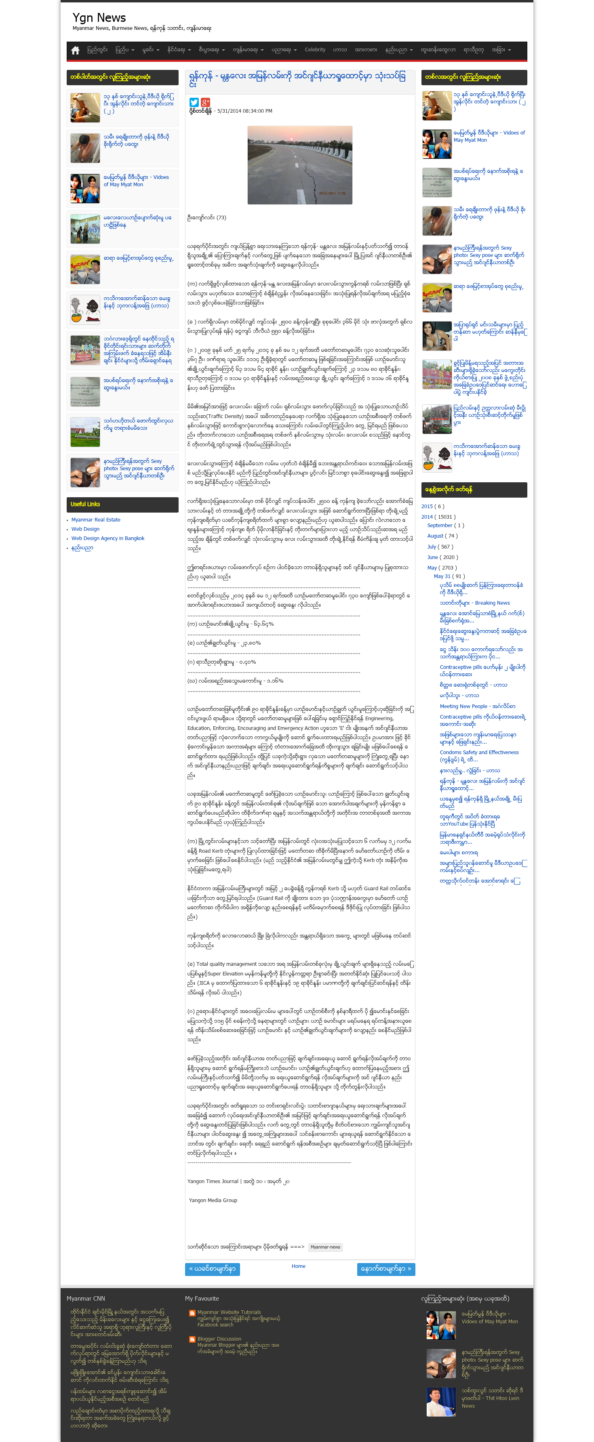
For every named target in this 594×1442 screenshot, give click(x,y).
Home (298, 1266)
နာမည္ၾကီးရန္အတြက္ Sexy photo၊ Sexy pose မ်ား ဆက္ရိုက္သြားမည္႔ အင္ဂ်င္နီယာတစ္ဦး (139, 469)
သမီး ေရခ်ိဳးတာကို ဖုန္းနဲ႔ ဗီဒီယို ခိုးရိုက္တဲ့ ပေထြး (136, 141)
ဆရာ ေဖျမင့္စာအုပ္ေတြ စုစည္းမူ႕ (139, 258)
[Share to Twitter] (194, 102)
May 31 (443, 576)
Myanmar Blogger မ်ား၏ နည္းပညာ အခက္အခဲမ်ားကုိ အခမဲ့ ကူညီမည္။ (238, 1349)
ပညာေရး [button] (282, 50)
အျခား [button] (499, 50)
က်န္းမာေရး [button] (246, 50)
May (433, 568)
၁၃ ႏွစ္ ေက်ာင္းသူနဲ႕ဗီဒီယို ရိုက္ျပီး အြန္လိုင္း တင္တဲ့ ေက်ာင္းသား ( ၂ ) (139, 104)
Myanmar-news (325, 1247)
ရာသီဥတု (474, 50)
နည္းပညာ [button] (397, 50)
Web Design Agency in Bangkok (108, 538)
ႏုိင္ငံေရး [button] (177, 50)
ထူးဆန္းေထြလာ (438, 50)
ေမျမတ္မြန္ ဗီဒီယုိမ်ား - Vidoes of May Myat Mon (136, 181)
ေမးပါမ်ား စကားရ (459, 853)
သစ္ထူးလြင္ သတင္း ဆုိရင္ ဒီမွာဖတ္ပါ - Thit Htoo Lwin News (492, 1398)
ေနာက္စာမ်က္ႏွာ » (386, 1269)
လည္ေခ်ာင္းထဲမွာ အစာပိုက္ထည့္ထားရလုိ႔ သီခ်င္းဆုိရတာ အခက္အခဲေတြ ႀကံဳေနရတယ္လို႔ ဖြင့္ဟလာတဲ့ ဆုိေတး (121, 1419)
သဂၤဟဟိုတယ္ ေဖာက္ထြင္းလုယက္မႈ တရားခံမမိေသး (138, 425)
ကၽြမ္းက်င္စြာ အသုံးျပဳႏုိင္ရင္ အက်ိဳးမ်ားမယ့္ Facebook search (239, 1322)
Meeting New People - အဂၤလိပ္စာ (478, 706)
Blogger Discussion (219, 1339)
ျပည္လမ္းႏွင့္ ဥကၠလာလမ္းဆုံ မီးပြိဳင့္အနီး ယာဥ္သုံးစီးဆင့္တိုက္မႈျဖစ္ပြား (490, 416)
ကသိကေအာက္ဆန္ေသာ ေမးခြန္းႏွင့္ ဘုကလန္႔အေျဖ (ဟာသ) (137, 302)
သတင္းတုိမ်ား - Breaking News (475, 603)
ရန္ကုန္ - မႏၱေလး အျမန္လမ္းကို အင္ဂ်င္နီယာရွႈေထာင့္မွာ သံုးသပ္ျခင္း (298, 81)
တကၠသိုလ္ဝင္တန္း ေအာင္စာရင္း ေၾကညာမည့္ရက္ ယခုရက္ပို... (477, 885)
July (433, 547)
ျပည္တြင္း (98, 50)
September (441, 526)
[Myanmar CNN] (75, 50)
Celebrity (315, 50)
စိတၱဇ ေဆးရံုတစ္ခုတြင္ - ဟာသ (474, 685)
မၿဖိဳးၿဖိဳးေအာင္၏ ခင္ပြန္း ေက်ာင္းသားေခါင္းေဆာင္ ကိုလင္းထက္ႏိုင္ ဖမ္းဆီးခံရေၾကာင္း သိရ (120, 1376)
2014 (427, 517)
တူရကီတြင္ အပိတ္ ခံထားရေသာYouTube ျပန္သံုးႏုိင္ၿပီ (470, 820)
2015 (427, 507)
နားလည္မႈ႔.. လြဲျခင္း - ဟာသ (470, 771)
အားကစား (366, 50)
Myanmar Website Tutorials (229, 1312)
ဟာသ (340, 50)
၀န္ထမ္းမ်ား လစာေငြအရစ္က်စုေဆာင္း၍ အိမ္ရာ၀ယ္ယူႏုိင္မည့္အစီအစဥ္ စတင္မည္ (119, 1395)
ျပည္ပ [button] (123, 50)
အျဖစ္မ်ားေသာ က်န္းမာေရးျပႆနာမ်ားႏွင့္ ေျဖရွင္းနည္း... (478, 739)
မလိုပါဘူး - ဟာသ (459, 696)
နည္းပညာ (82, 548)
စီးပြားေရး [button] (210, 50)
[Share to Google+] (205, 102)
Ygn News (99, 19)
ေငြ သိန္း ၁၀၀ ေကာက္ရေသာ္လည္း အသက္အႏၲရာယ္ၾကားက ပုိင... (481, 653)
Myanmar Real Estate (96, 520)
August (436, 536)
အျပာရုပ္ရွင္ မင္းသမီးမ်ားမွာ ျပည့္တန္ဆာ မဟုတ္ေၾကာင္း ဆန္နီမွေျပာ (489, 332)
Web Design (85, 529)
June (434, 557)
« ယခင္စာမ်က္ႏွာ (212, 1269)
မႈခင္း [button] (149, 50)
